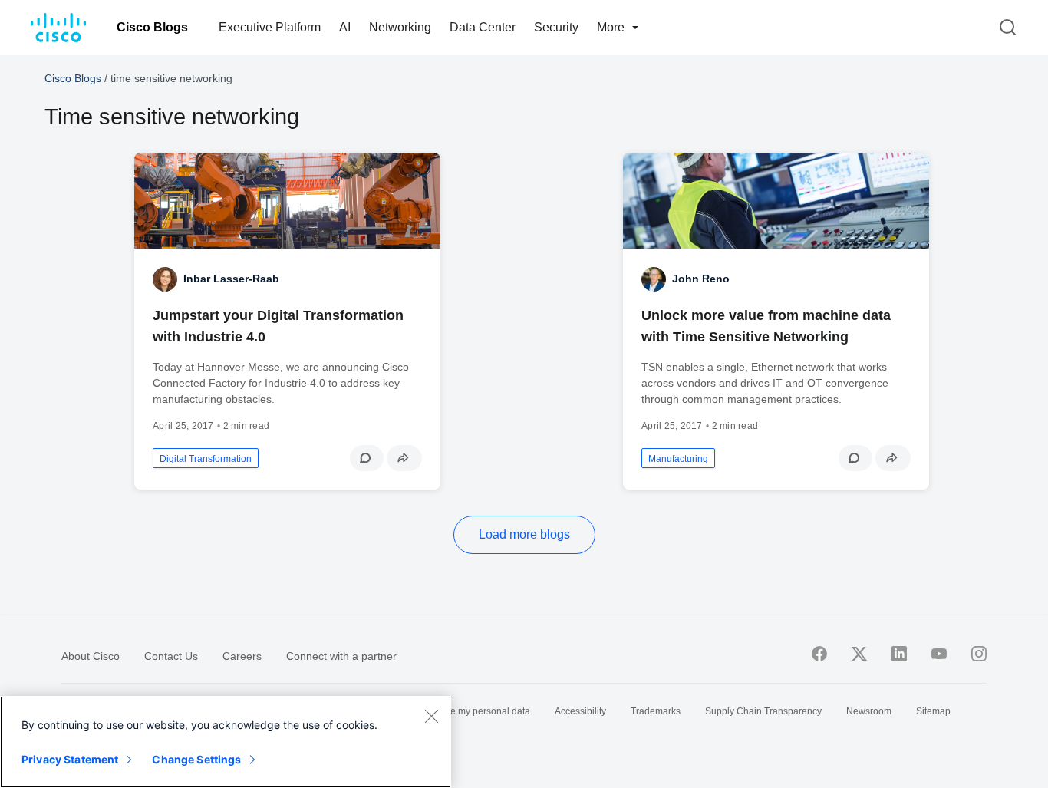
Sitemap (933, 711)
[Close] (431, 716)
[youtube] (939, 653)
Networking (400, 27)
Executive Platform (270, 27)
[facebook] (819, 653)
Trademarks (656, 711)
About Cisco (90, 656)
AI (345, 27)
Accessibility (580, 711)
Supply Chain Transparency (763, 711)
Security (556, 27)
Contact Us (171, 656)
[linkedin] (899, 653)
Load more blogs (524, 534)
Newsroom (868, 711)
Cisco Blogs (152, 27)
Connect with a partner (341, 656)
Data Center (483, 27)
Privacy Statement (69, 759)
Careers (242, 656)
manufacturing (678, 458)
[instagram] (979, 653)
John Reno (701, 278)
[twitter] (859, 653)
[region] (225, 742)
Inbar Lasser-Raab (231, 278)
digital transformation (206, 458)
